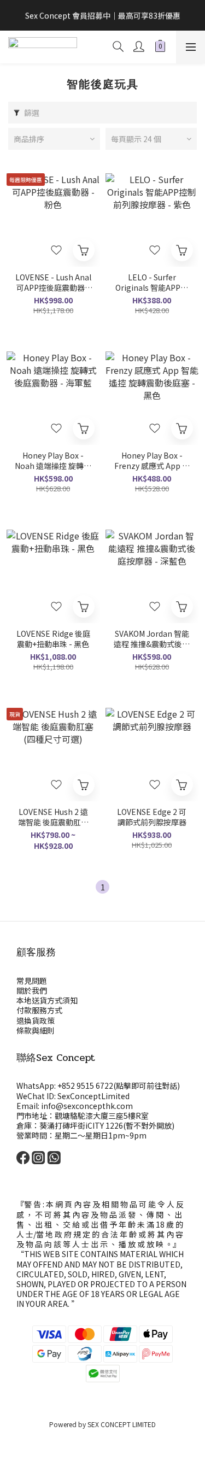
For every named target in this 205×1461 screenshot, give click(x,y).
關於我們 (31, 990)
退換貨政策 (35, 1020)
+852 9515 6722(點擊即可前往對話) (118, 1085)
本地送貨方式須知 (47, 1000)
